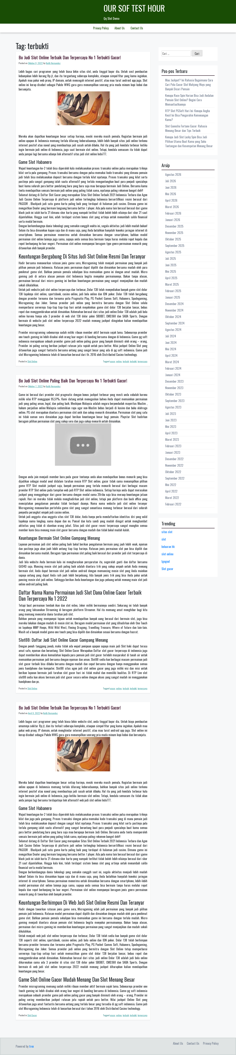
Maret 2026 (172, 207)
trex (31, 1046)
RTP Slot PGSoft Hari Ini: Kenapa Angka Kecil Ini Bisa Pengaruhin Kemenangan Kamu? (187, 115)
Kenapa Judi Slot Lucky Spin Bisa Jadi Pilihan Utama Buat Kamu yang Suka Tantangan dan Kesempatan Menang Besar (189, 141)
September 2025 (174, 245)
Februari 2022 (173, 504)
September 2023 (174, 401)
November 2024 (174, 310)
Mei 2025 (170, 271)
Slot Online (32, 361)
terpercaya (142, 361)
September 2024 (175, 323)
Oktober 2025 (173, 239)
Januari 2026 (172, 220)
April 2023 (171, 433)
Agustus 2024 (173, 329)
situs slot (167, 532)
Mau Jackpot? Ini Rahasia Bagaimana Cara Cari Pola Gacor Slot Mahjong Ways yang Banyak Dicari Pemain (189, 84)
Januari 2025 (172, 297)
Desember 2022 (174, 459)
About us (119, 28)
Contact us (137, 28)
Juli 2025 (170, 258)
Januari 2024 (172, 375)
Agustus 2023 (173, 407)
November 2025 (174, 232)
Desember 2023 (174, 381)
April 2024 (171, 355)
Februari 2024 (173, 368)
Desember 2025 (174, 226)
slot (164, 539)
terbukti (133, 361)
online (119, 361)
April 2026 (171, 200)
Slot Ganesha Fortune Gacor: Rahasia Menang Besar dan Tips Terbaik (186, 128)
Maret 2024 (172, 362)
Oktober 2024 (173, 316)
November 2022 (174, 465)
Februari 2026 (173, 213)
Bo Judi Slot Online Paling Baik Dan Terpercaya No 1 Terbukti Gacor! (73, 380)
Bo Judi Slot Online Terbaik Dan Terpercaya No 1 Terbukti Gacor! (70, 57)
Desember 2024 (174, 304)
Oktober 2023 (173, 394)
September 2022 (174, 478)
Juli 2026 (170, 181)
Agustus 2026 (173, 174)
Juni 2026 (170, 187)
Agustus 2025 (173, 252)
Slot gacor (167, 569)
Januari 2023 (172, 452)
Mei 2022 (170, 485)
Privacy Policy (101, 28)
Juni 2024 (171, 342)
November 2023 (174, 388)
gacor (112, 361)
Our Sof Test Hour (134, 8)
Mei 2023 (170, 426)
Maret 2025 (172, 284)
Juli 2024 (170, 336)
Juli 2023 (170, 413)
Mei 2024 (170, 349)
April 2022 (171, 491)
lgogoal (166, 561)
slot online (167, 554)
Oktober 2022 (173, 472)
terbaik (126, 361)
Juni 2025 (170, 265)
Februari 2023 (173, 446)
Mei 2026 (170, 194)
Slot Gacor (32, 1015)
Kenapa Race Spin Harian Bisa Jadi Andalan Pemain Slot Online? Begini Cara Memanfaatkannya (189, 100)
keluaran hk (168, 546)
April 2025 (171, 278)
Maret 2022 (172, 497)
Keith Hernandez (53, 63)
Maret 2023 (172, 439)
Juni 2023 (170, 420)
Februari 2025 (173, 291)
